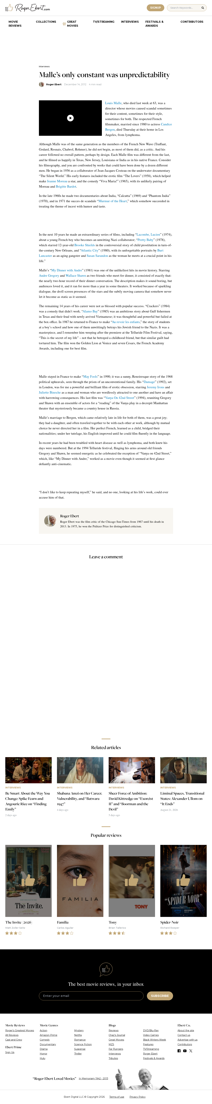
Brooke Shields (84, 245)
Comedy (45, 1039)
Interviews (130, 21)
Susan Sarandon (97, 255)
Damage (149, 381)
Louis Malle (113, 103)
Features (148, 1044)
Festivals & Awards (154, 23)
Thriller (78, 1053)
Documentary (48, 1044)
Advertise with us (187, 1039)
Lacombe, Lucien (148, 234)
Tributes (113, 1058)
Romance (80, 1039)
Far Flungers (116, 1049)
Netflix (78, 1035)
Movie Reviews (15, 23)
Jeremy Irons (155, 387)
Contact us (184, 1035)
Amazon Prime (48, 1035)
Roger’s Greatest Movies (19, 1030)
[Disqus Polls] (106, 606)
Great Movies (72, 23)
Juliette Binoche (50, 392)
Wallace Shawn (76, 275)
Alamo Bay (90, 311)
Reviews (113, 1030)
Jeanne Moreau (57, 181)
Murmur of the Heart (113, 201)
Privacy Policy (138, 1096)
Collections (46, 21)
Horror (43, 1053)
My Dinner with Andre (66, 270)
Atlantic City (89, 250)
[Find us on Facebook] (179, 1050)
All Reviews (11, 1035)
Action (43, 1030)
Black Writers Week (154, 1039)
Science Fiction (83, 1044)
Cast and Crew (13, 1039)
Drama (44, 1049)
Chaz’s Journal (117, 1035)
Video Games (151, 1035)
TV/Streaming (103, 21)
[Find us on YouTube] (185, 1051)
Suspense (79, 1049)
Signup (155, 7)
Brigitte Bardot (66, 186)
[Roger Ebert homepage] (27, 8)
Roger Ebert (53, 84)
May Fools (90, 376)
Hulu (42, 1058)
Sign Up (9, 1052)
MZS (111, 1044)
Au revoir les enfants (126, 322)
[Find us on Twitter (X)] (190, 1050)
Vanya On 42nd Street (119, 397)
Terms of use (116, 1096)
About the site (186, 1030)
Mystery (79, 1030)
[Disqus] (106, 689)
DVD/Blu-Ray (151, 1030)
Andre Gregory (49, 275)
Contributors (192, 21)
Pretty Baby (145, 239)
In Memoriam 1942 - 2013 (93, 1078)
